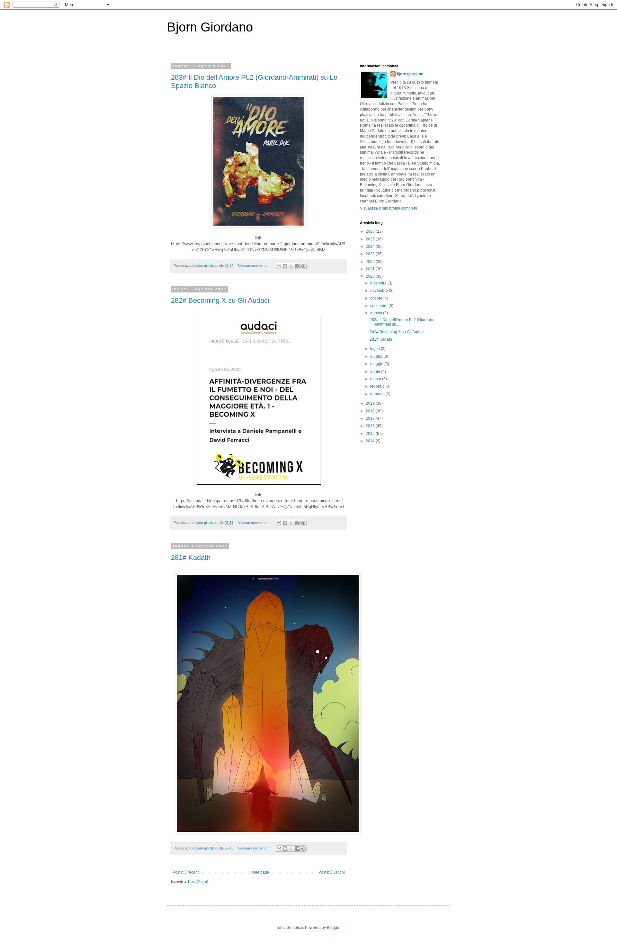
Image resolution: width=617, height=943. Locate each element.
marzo (376, 379)
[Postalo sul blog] (285, 266)
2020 (371, 276)
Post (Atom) (198, 881)
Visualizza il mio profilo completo (388, 208)
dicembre (379, 283)
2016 (371, 426)
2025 (371, 239)
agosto (376, 313)
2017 (371, 418)
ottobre (376, 298)
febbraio (378, 386)
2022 (371, 261)
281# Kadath (190, 557)
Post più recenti (186, 872)
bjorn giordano (410, 74)
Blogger (333, 927)
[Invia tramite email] (279, 266)
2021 (371, 269)
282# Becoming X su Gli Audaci (220, 300)
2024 (371, 246)
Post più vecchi (331, 872)
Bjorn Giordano (210, 27)
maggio (377, 364)
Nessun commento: (253, 265)
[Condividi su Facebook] (297, 266)
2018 (371, 411)
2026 (371, 231)
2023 (371, 254)
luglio (375, 348)
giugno (376, 356)
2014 (371, 441)
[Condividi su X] (291, 266)
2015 (371, 433)
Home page (259, 872)
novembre (379, 290)
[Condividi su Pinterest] (303, 266)
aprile (375, 371)
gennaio (378, 394)
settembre (379, 305)
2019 (371, 403)
